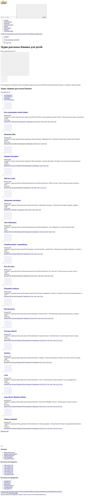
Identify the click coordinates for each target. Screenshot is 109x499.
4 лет (51, 121)
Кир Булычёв (8, 457)
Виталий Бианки (9, 452)
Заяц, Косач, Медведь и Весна (15, 397)
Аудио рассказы (8, 25)
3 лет (54, 121)
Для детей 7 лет (8, 471)
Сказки (6, 20)
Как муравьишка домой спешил (16, 112)
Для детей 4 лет (8, 466)
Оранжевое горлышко (12, 200)
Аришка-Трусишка (11, 156)
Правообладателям (56, 491)
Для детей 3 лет (8, 465)
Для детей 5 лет (8, 468)
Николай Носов (8, 455)
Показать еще (5, 431)
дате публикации (9, 99)
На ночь (14, 121)
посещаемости (8, 96)
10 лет (35, 121)
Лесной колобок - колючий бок (15, 244)
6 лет (45, 121)
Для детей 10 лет (9, 474)
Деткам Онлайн (13, 493)
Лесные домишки (10, 419)
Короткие (19, 165)
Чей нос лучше (9, 178)
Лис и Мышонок (10, 222)
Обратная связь (8, 31)
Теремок (7, 353)
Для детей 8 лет (8, 473)
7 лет (41, 121)
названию (7, 98)
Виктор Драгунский (10, 454)
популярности (8, 95)
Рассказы (6, 23)
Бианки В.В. (7, 121)
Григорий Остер (9, 458)
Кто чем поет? (9, 266)
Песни (6, 26)
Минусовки (7, 28)
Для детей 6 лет (8, 469)
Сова (6, 375)
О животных (29, 121)
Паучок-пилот (9, 309)
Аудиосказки (8, 21)
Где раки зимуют (10, 331)
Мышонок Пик (9, 134)
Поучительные (21, 121)
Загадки (6, 29)
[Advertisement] (15, 64)
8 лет (38, 121)
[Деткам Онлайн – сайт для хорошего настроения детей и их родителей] (4, 4)
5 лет (48, 121)
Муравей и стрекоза (11, 288)
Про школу (7, 488)
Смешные (7, 481)
